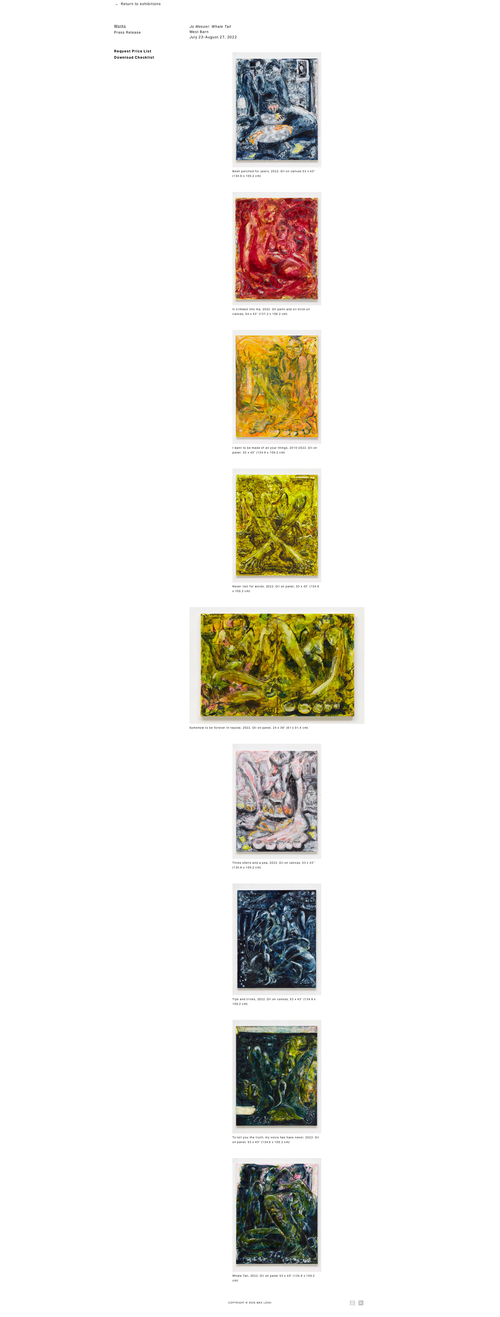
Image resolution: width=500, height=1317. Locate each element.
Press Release (127, 32)
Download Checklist (134, 57)
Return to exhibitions (141, 4)
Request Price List (132, 51)
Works (120, 26)
